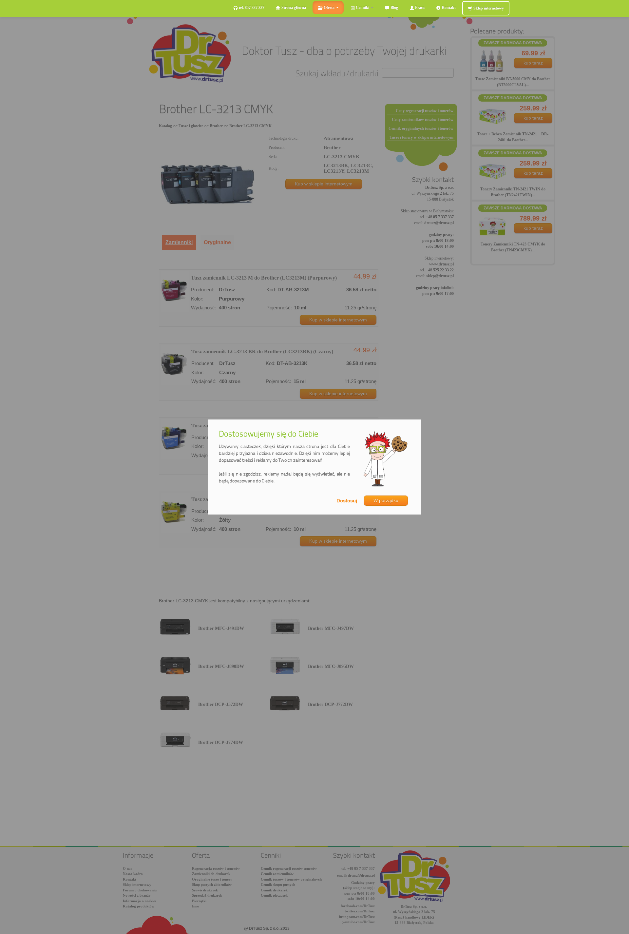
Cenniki (362, 7)
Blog (394, 7)
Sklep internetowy (488, 8)
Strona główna (293, 7)
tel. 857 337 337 (251, 7)
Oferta (329, 7)
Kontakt (448, 7)
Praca (419, 7)
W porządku (385, 500)
